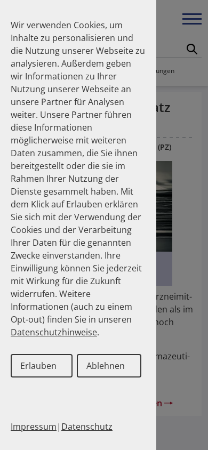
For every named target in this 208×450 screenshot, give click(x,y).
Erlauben (38, 366)
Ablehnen (105, 366)
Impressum (34, 426)
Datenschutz (87, 426)
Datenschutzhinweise (54, 332)
